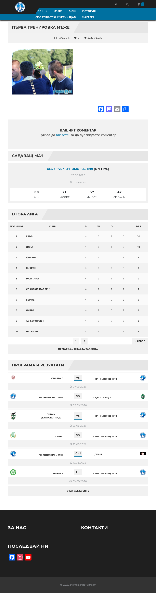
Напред (140, 341)
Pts (138, 226)
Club (52, 226)
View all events (78, 490)
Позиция (16, 226)
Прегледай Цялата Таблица (78, 349)
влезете (62, 135)
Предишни (18, 341)
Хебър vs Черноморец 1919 (70, 169)
